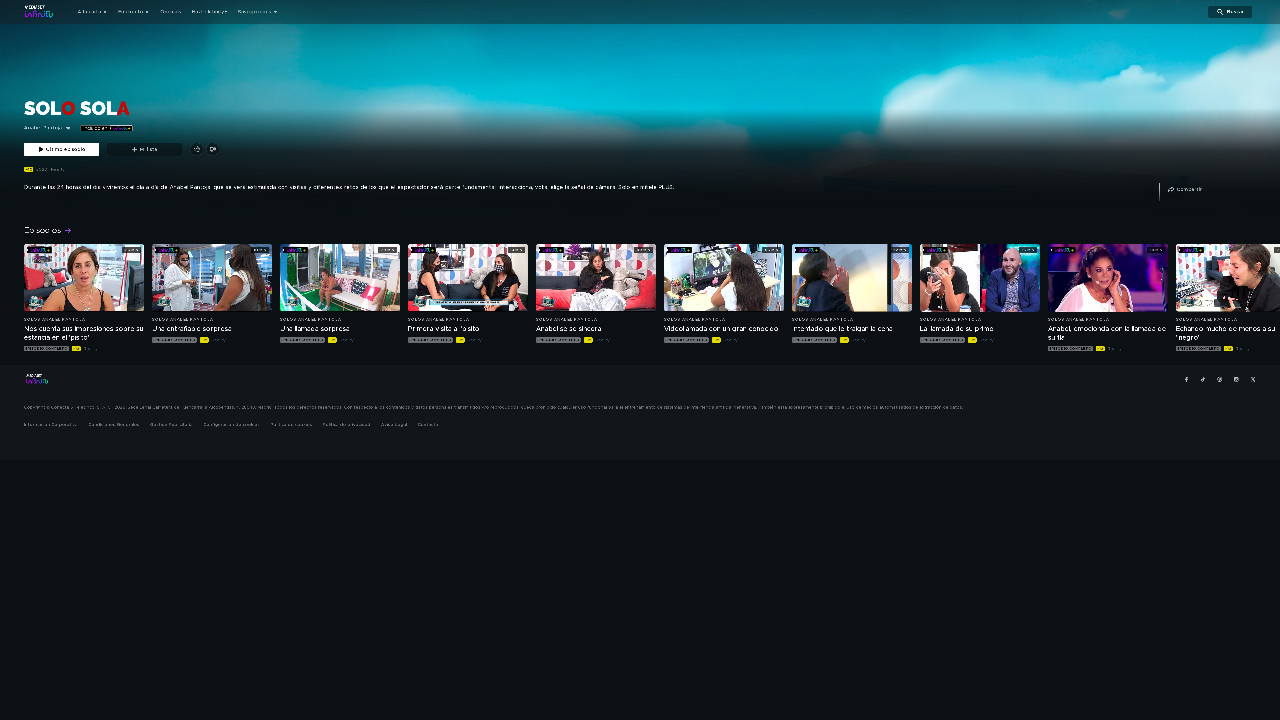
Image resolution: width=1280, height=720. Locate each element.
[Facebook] (1186, 379)
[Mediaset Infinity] (39, 12)
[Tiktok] (1203, 379)
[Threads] (1220, 379)
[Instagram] (1236, 379)
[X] (1253, 379)
